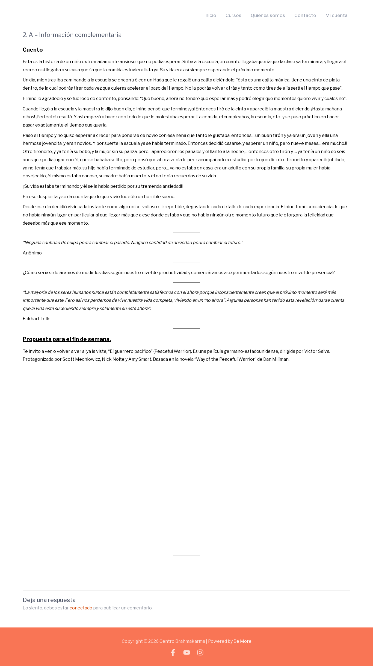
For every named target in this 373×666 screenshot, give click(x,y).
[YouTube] (186, 652)
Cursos (233, 15)
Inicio (210, 15)
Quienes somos (268, 15)
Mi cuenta (336, 15)
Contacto (305, 15)
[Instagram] (200, 652)
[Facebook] (173, 652)
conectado (81, 608)
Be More (242, 641)
